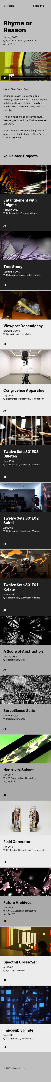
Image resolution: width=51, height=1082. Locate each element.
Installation (26, 334)
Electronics (11, 398)
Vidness (34, 213)
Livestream (25, 464)
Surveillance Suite (19, 710)
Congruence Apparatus (23, 390)
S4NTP (12, 43)
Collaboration (17, 40)
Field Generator (17, 841)
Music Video (26, 275)
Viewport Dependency (23, 326)
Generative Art (13, 334)
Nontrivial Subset (18, 770)
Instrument (39, 850)
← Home (8, 5)
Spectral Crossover (20, 962)
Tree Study (12, 266)
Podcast (24, 213)
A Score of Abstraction (23, 651)
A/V (8, 40)
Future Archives (17, 902)
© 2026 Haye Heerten (14, 1068)
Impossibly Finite (18, 1030)
